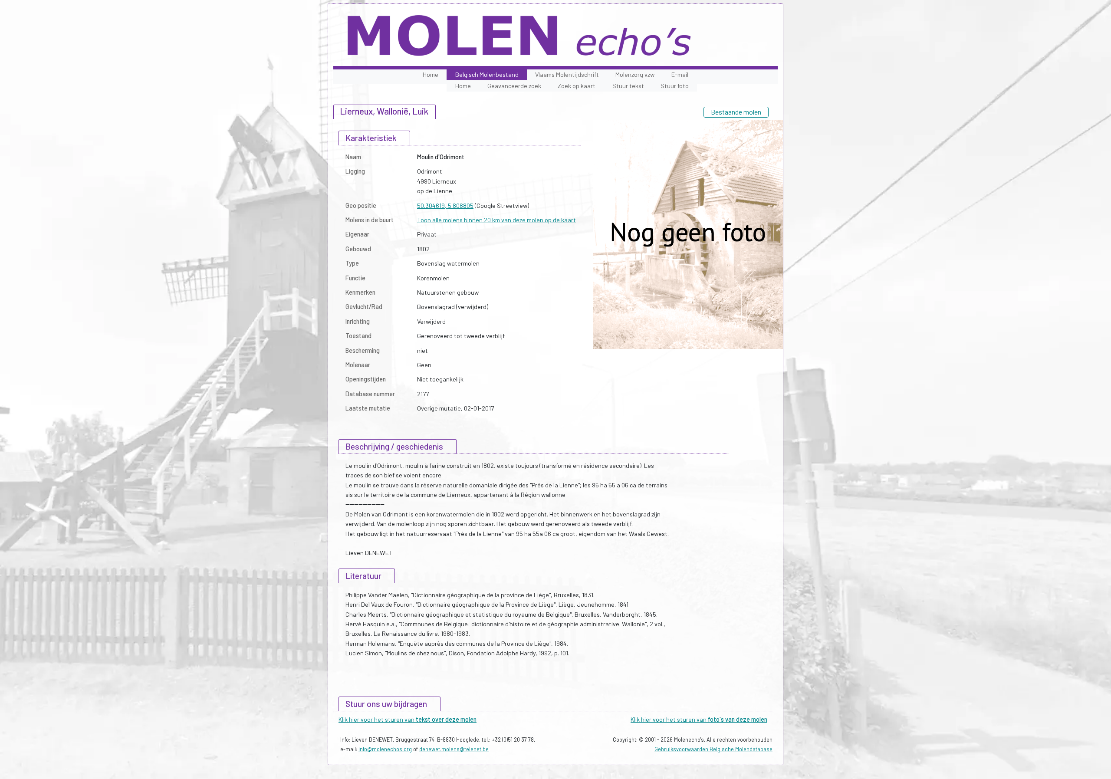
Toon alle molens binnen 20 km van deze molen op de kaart (496, 220)
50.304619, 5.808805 (445, 205)
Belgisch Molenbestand (487, 74)
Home (430, 74)
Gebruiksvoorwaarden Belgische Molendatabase (713, 749)
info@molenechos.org (385, 749)
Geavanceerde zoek (514, 85)
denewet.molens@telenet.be (454, 749)
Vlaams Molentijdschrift (567, 74)
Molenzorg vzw (634, 74)
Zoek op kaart (576, 85)
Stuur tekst (628, 85)
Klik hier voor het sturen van (408, 719)
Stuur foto (675, 85)
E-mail (679, 74)
